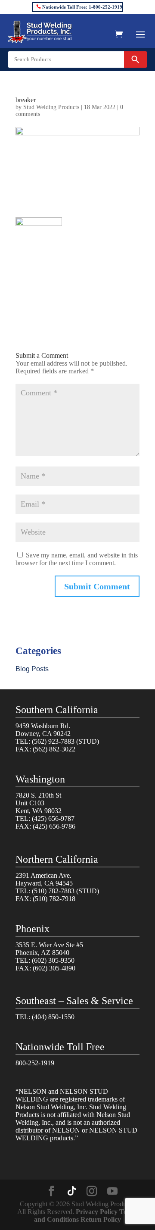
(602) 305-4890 (54, 968)
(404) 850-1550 (53, 1016)
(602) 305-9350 (53, 960)
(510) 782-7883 (53, 891)
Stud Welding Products (51, 107)
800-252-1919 (35, 1063)
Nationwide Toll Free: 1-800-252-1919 (82, 6)
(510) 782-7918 (54, 898)
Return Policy (101, 1219)
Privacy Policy (97, 1211)
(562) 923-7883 (53, 741)
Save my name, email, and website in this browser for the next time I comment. (77, 558)
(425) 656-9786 (54, 826)
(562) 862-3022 (54, 749)
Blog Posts (32, 669)
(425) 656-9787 (53, 818)
